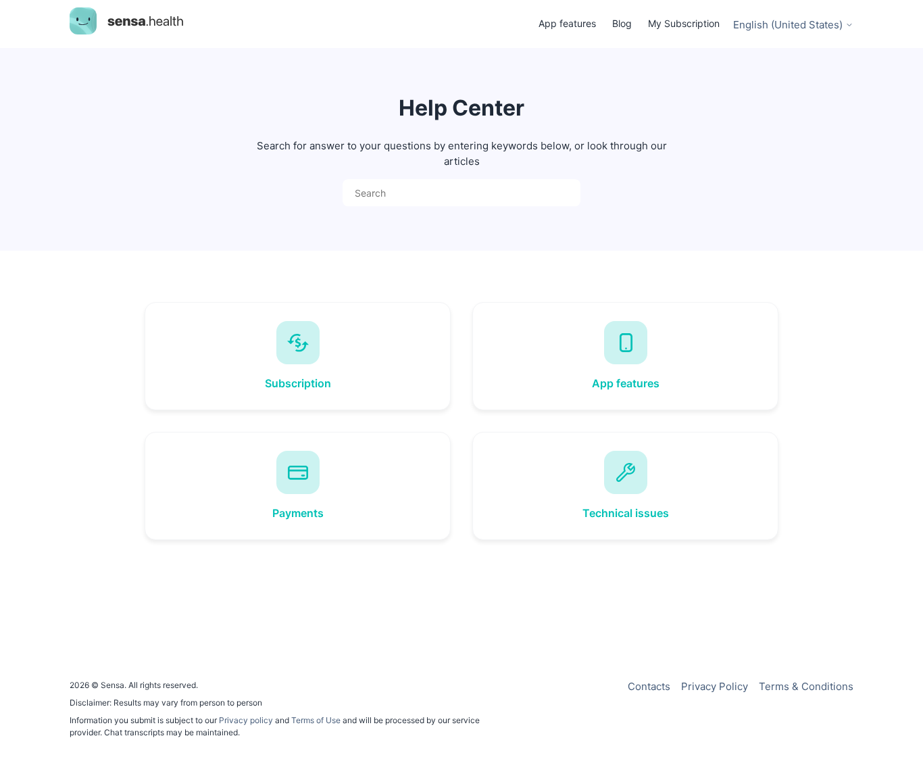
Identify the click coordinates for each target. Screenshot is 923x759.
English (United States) (789, 24)
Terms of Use (316, 720)
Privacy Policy (714, 686)
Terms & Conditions (806, 686)
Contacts (649, 686)
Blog (622, 23)
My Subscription (684, 23)
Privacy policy (247, 720)
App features (567, 23)
